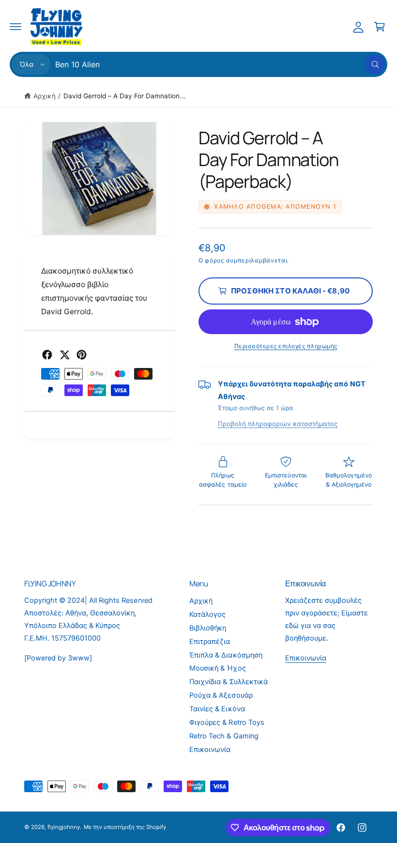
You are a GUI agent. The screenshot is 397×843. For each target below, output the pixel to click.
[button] (15, 26)
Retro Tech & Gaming (223, 736)
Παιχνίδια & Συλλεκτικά (228, 681)
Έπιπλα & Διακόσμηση (225, 655)
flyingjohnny (63, 827)
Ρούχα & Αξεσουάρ (220, 695)
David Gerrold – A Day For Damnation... (124, 96)
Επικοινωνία (209, 749)
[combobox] (220, 64)
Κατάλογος (207, 614)
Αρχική (44, 96)
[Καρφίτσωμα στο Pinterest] (82, 355)
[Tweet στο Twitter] (65, 355)
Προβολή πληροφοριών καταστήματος (277, 424)
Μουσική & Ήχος (217, 668)
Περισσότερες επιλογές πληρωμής (285, 346)
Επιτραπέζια (209, 641)
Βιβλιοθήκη (207, 628)
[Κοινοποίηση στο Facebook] (47, 355)
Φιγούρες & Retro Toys (226, 722)
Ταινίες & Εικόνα (216, 709)
